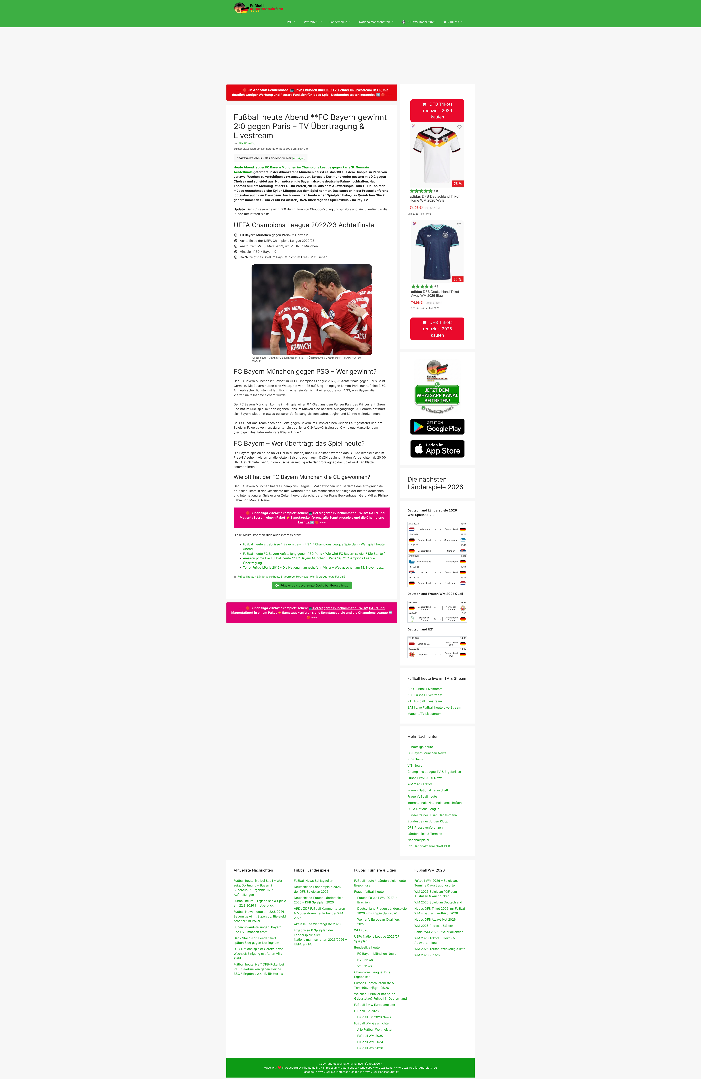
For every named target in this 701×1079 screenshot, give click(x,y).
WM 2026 (310, 22)
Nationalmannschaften (374, 22)
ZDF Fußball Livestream (424, 695)
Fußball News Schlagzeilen (313, 880)
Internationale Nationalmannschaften (434, 803)
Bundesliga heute (420, 747)
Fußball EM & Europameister (374, 1005)
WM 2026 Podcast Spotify (382, 1072)
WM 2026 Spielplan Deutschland (438, 902)
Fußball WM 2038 (370, 1048)
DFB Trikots (451, 22)
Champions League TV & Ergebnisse (434, 772)
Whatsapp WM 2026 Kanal (376, 1067)
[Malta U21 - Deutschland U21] (437, 652)
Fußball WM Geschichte (371, 1023)
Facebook (309, 1072)
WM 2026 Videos (427, 955)
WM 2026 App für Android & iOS (416, 1067)
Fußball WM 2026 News (425, 778)
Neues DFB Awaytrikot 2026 (435, 919)
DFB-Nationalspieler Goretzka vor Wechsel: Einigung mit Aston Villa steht (258, 953)
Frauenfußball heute (422, 796)
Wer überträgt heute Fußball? (327, 576)
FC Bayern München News (426, 753)
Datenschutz (348, 1067)
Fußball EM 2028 (366, 1011)
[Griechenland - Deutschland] (437, 560)
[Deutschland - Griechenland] (437, 538)
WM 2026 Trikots (419, 784)
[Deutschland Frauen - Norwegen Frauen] (437, 606)
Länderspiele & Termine (424, 834)
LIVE (289, 22)
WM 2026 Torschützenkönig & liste (439, 949)
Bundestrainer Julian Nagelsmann (432, 815)
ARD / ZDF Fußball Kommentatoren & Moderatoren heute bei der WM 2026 (319, 913)
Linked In (356, 1072)
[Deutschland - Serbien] (437, 549)
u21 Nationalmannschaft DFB (428, 846)
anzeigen (298, 158)
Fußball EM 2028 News (374, 1017)
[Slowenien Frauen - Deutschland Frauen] (437, 617)
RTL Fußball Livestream (424, 701)
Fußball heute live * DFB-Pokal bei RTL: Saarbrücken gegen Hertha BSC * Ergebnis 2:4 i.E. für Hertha (259, 969)
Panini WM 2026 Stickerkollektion (438, 932)
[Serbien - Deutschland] (437, 570)
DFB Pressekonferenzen (425, 827)
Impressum (330, 1067)
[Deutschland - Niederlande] (437, 581)
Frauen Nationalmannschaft (427, 790)
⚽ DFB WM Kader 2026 (419, 22)
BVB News (415, 759)
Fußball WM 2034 (370, 1042)
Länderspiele (338, 22)
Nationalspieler (418, 840)
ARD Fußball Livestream (425, 689)
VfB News (414, 765)
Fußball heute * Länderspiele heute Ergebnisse (266, 576)
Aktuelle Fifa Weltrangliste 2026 (317, 924)
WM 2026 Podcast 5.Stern (433, 926)
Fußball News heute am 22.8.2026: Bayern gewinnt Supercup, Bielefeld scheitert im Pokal (260, 916)
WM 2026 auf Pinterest (333, 1072)
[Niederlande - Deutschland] (437, 527)
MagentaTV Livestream (424, 714)
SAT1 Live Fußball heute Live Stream (434, 707)
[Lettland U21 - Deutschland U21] (437, 642)
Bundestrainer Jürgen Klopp (427, 821)
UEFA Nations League (423, 809)
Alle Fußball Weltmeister (374, 1029)
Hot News (302, 576)
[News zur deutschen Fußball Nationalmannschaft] (258, 8)
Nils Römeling (311, 1067)
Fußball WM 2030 (370, 1036)
